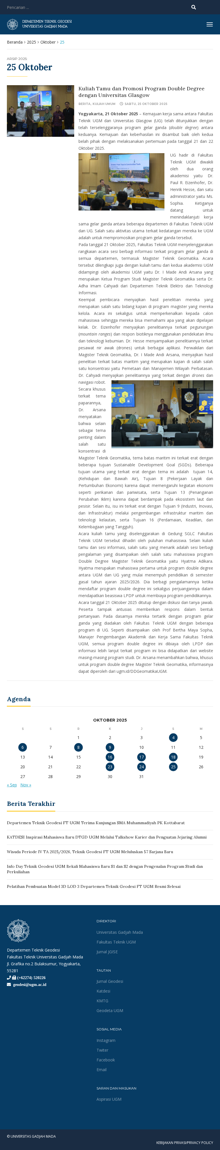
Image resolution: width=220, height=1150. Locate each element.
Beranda (15, 42)
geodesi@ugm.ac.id (28, 985)
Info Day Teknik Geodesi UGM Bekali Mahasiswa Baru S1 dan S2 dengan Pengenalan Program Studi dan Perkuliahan (105, 869)
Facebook (106, 1060)
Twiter (102, 1050)
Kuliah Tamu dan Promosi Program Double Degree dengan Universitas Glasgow (141, 91)
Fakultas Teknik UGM (116, 942)
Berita (84, 104)
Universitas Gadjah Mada (120, 932)
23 (110, 766)
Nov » (25, 785)
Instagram (106, 1040)
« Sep (12, 785)
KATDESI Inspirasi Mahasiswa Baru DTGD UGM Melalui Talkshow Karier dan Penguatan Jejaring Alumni (107, 837)
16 (110, 757)
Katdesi (103, 991)
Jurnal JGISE (107, 951)
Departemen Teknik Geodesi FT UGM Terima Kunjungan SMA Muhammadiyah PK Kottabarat (96, 822)
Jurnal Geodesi (110, 981)
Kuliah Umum (104, 104)
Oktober (48, 42)
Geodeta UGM (110, 1010)
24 (141, 766)
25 (173, 766)
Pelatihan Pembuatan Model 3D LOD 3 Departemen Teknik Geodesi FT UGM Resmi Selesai (93, 886)
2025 (31, 42)
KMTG (102, 1000)
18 (173, 757)
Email (102, 1069)
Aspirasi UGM (109, 1099)
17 (141, 757)
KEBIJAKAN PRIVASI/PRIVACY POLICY (184, 1142)
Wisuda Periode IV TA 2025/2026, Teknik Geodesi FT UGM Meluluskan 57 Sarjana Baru (90, 851)
